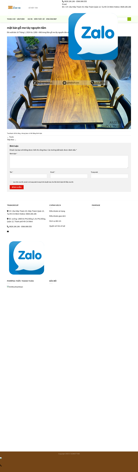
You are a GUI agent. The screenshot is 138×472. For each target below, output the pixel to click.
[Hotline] (1, 465)
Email (52, 172)
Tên (11, 172)
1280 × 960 (37, 32)
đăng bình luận (37, 133)
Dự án (30, 19)
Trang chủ (11, 19)
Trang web (94, 172)
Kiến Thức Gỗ (39, 19)
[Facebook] (62, 36)
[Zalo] (93, 36)
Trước (10, 137)
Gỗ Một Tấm (33, 8)
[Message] (0, 462)
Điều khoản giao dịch (57, 216)
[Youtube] (64, 36)
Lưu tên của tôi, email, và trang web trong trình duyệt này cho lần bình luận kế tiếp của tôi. (43, 182)
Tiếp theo (11, 140)
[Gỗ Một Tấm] (15, 8)
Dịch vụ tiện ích (55, 221)
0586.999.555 (81, 1)
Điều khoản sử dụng (57, 211)
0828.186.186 (69, 1)
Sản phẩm (20, 19)
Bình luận (13, 153)
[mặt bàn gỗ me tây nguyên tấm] (69, 82)
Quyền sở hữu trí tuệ (57, 226)
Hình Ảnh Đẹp (51, 19)
